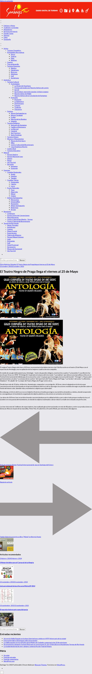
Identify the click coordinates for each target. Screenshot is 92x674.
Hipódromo (15, 70)
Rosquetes (14, 204)
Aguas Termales (12, 225)
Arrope (13, 210)
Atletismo (14, 74)
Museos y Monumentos (15, 139)
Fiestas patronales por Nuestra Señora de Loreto (31, 88)
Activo (6, 48)
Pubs (12, 58)
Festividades (15, 84)
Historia (6, 35)
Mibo (12, 143)
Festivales (14, 98)
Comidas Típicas (13, 180)
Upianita (14, 121)
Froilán (13, 117)
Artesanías (11, 241)
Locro (13, 186)
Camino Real (11, 149)
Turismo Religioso (13, 123)
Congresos (11, 213)
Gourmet (7, 170)
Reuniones (7, 212)
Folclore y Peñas (9, 26)
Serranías (10, 164)
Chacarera (18, 109)
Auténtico (7, 80)
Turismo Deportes (13, 66)
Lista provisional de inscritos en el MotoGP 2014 (17, 586)
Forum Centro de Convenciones (18, 215)
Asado (13, 174)
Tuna (12, 190)
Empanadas (15, 182)
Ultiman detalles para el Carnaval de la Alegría (17, 563)
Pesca (13, 54)
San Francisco (15, 133)
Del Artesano (19, 103)
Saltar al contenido (6, 1)
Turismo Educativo (13, 151)
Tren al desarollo (13, 64)
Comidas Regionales (14, 172)
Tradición (17, 107)
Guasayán (14, 168)
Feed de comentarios (11, 659)
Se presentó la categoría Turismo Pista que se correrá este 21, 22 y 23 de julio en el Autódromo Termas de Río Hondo (44, 644)
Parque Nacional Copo (15, 157)
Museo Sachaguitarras (19, 113)
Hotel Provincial (12, 245)
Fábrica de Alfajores (14, 235)
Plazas (9, 160)
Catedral (14, 131)
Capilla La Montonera (18, 127)
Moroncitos (15, 200)
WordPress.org (9, 661)
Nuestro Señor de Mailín (22, 94)
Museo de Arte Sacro (18, 141)
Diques (9, 158)
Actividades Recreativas (15, 52)
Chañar (13, 196)
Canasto (17, 105)
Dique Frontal (12, 231)
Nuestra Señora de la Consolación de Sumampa (30, 96)
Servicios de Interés (10, 32)
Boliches (14, 60)
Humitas (14, 176)
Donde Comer (8, 33)
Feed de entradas (10, 657)
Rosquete (17, 100)
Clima (5, 37)
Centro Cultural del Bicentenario (22, 145)
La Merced (14, 129)
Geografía (7, 39)
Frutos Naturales (13, 188)
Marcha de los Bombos (19, 119)
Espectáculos (12, 233)
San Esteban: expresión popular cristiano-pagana (31, 92)
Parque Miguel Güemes (15, 237)
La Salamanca (19, 102)
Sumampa (14, 166)
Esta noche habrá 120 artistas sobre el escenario (20, 640)
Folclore (10, 111)
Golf (12, 76)
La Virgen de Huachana (22, 86)
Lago (9, 239)
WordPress (61, 665)
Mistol (13, 194)
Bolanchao (14, 208)
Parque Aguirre (12, 155)
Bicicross (14, 72)
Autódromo (15, 78)
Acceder (7, 655)
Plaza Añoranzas (13, 217)
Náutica (13, 68)
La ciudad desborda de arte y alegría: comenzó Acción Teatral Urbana (28, 646)
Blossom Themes (41, 665)
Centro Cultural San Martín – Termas (20, 219)
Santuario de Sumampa (19, 125)
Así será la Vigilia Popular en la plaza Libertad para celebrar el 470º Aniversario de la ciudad (35, 639)
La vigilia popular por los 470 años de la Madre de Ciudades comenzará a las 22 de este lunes (35, 642)
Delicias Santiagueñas (14, 198)
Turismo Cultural (13, 82)
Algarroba (14, 192)
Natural (6, 153)
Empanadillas (15, 202)
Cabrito (13, 184)
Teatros (13, 56)
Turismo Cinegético (14, 50)
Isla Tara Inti (11, 162)
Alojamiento (8, 30)
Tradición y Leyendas (11, 28)
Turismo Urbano (12, 137)
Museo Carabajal (17, 115)
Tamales (14, 178)
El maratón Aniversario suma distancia (14, 610)
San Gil (16, 90)
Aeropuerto (11, 247)
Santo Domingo (16, 135)
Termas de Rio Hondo (11, 223)
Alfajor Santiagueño (18, 206)
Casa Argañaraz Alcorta (19, 147)
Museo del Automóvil (14, 249)
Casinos (10, 62)
